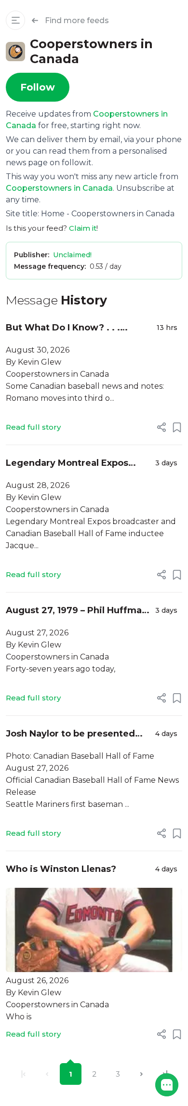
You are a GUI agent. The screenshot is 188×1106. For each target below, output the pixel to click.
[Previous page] (47, 1074)
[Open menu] (15, 20)
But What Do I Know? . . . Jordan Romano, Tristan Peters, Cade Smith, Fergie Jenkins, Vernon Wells (78, 328)
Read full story (33, 427)
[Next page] (141, 1074)
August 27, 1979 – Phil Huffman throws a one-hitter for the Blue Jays (77, 611)
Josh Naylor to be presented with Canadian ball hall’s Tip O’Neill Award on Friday (70, 734)
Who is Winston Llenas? (62, 869)
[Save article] (177, 427)
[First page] (23, 1074)
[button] (166, 1084)
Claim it (82, 228)
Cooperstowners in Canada (59, 188)
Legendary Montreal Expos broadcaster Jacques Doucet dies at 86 (72, 464)
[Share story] (161, 427)
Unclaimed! (72, 254)
